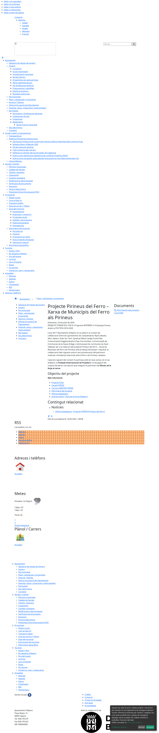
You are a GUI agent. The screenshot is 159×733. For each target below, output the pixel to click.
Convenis (22, 338)
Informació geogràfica (28, 645)
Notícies (21, 432)
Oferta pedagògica (59, 393)
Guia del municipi (26, 639)
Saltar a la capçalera (12, 1)
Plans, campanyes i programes (50, 298)
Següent (25, 525)
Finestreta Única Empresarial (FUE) (33, 622)
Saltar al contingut (12, 4)
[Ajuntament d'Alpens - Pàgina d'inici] (35, 48)
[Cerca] (134, 44)
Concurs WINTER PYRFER (62, 388)
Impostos (22, 617)
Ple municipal (24, 310)
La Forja (21, 659)
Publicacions (23, 443)
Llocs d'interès (24, 662)
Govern (21, 307)
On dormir (23, 667)
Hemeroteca (23, 690)
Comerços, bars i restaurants (31, 670)
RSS (20, 687)
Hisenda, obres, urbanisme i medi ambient (37, 583)
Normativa (23, 333)
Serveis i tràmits (22, 594)
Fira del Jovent (24, 656)
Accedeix (18, 474)
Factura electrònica (26, 619)
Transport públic (25, 633)
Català (24, 23)
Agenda (21, 434)
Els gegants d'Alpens (27, 653)
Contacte (18, 17)
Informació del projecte (61, 391)
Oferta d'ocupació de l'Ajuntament (33, 580)
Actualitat (19, 673)
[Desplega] (32, 299)
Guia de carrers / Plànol (28, 636)
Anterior (18, 525)
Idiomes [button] (21, 20)
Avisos (21, 437)
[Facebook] (29, 694)
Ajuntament (24, 299)
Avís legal (89, 703)
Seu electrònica (25, 335)
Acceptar (150, 727)
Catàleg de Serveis (26, 600)
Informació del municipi (28, 642)
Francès (25, 34)
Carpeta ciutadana (26, 608)
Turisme (18, 647)
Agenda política (25, 440)
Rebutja (142, 727)
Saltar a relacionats (12, 10)
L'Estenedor (23, 684)
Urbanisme (23, 605)
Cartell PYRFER (57, 385)
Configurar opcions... (120, 727)
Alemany (26, 31)
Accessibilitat (90, 705)
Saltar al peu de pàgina (14, 12)
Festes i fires (23, 650)
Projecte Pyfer (57, 382)
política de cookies (134, 722)
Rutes (20, 664)
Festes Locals (24, 628)
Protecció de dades (93, 700)
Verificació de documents (29, 614)
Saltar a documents (12, 7)
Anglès (25, 28)
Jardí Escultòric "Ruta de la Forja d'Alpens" (69, 396)
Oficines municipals (27, 597)
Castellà (25, 25)
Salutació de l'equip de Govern (31, 305)
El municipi (19, 625)
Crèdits (88, 694)
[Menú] (2, 57)
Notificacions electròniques (30, 611)
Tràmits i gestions (26, 603)
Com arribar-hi (24, 631)
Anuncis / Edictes (25, 319)
